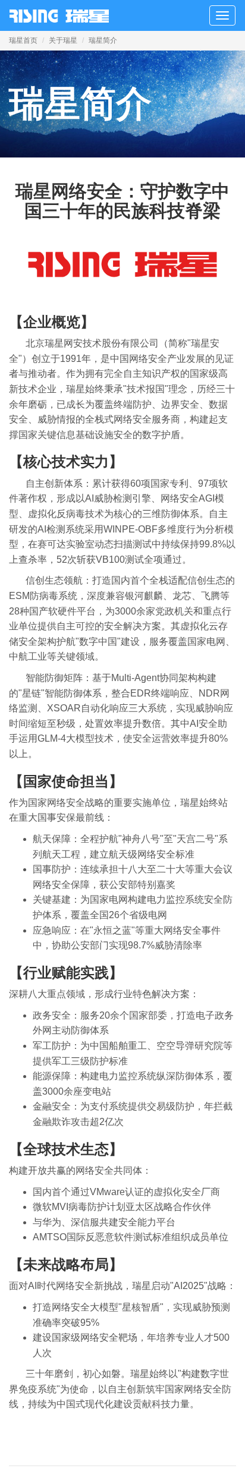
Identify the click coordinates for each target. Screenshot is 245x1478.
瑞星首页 (23, 40)
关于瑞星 (63, 40)
